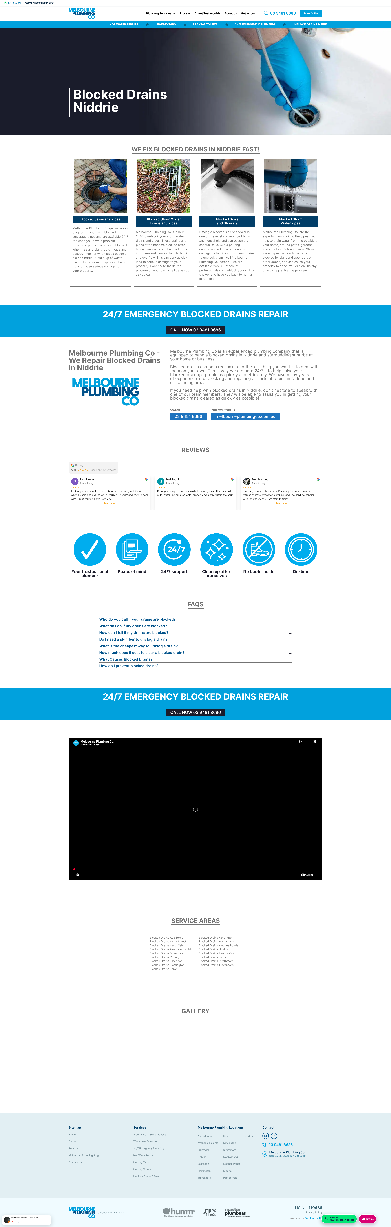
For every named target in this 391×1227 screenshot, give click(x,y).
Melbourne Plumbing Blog (84, 1155)
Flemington (204, 1170)
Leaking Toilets (142, 1169)
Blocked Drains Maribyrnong (217, 941)
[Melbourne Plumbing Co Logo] (82, 13)
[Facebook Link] (274, 1136)
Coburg (202, 1156)
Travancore (204, 1177)
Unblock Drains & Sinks (147, 1176)
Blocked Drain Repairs (85, 24)
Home (72, 1134)
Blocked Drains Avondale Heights (171, 949)
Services (74, 1148)
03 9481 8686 (283, 13)
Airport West (205, 1136)
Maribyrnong (230, 1156)
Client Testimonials (208, 13)
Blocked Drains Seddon (214, 957)
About (72, 1141)
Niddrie (227, 1170)
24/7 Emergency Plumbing (149, 1148)
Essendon (203, 1163)
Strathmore (229, 1149)
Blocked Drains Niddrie (213, 949)
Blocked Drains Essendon (166, 961)
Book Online (311, 13)
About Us (231, 13)
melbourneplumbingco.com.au (246, 416)
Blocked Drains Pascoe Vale (216, 953)
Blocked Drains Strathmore (216, 961)
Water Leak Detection (145, 1141)
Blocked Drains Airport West (168, 941)
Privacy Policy (314, 1212)
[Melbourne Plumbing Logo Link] (82, 1212)
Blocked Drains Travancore (216, 965)
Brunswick (204, 1149)
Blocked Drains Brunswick (166, 953)
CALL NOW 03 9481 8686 (195, 330)
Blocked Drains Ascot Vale (166, 945)
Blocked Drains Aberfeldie (166, 937)
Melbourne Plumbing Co (287, 1154)
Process (185, 13)
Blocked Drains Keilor (163, 969)
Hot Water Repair (143, 1155)
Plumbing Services (158, 13)
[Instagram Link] (265, 1136)
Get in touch (249, 13)
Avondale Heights (208, 1142)
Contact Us (75, 1162)
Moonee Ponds (231, 1163)
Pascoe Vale (230, 1177)
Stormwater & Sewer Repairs (149, 1134)
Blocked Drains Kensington (216, 937)
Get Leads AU (313, 1218)
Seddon (249, 1136)
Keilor (226, 1136)
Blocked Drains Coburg (164, 957)
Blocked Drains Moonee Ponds (218, 945)
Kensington (229, 1142)
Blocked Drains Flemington (167, 965)
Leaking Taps (141, 1162)
